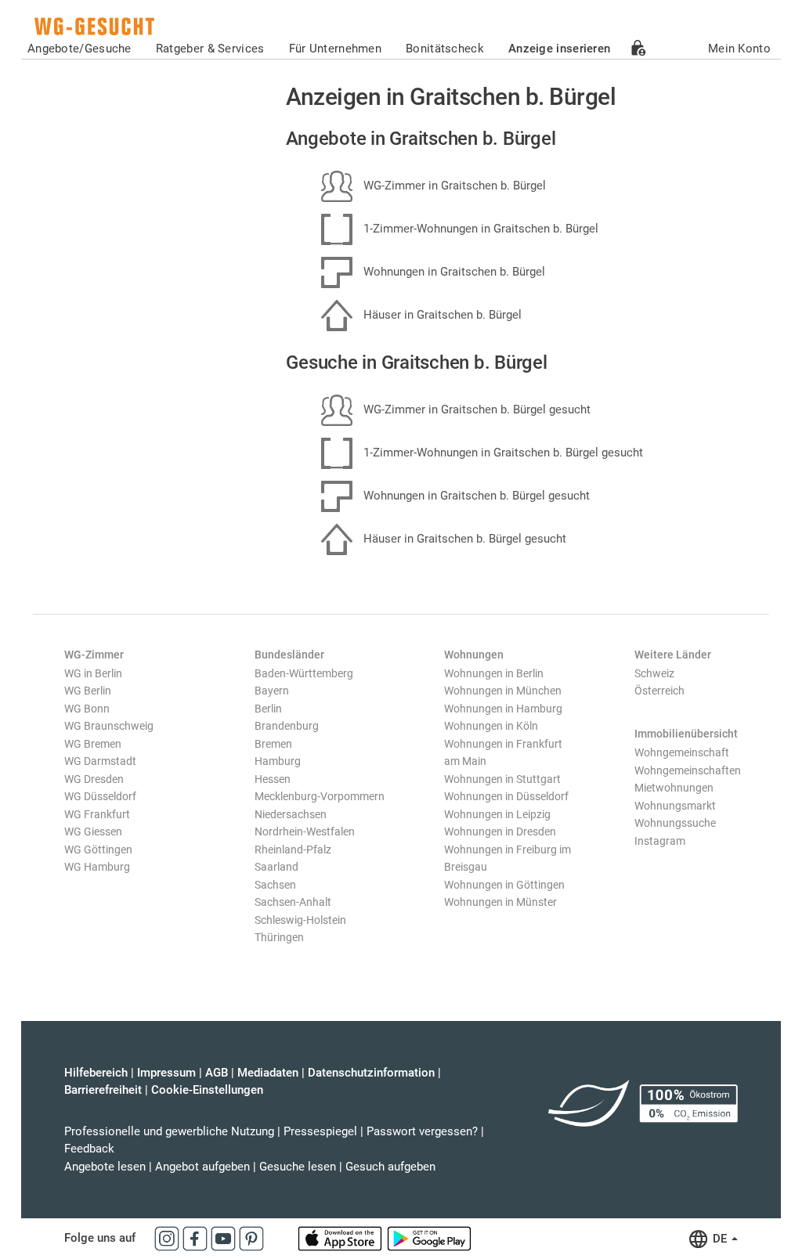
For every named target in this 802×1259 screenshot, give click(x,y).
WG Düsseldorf (100, 796)
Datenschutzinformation (371, 1073)
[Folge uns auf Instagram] (168, 1238)
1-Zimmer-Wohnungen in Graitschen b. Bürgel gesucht (501, 453)
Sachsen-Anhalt (293, 902)
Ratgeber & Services (210, 48)
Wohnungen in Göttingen (504, 884)
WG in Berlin (93, 673)
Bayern (272, 690)
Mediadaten (267, 1073)
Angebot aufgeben (202, 1167)
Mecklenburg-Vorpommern (320, 796)
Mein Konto (739, 48)
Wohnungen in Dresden (500, 831)
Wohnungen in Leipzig (497, 814)
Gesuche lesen (297, 1167)
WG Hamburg (97, 866)
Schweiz (654, 673)
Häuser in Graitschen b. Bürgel (441, 315)
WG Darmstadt (100, 761)
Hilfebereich (96, 1073)
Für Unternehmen (335, 48)
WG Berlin (87, 690)
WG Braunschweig (109, 726)
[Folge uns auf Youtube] (225, 1238)
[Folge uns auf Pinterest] (251, 1238)
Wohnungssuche (675, 823)
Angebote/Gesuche (79, 48)
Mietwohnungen (673, 787)
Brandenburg (287, 726)
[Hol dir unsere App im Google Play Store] (429, 1238)
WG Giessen (93, 831)
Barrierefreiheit (103, 1090)
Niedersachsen (291, 814)
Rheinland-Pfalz (293, 849)
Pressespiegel (320, 1131)
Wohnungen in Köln (491, 726)
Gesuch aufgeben (390, 1167)
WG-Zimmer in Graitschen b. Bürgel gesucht (475, 409)
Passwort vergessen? (422, 1131)
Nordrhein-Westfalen (305, 831)
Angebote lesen (105, 1167)
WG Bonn (87, 708)
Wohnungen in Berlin (494, 673)
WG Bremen (92, 744)
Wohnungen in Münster (500, 902)
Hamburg (278, 761)
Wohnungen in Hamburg (503, 708)
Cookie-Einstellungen (207, 1090)
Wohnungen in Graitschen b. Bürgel (452, 272)
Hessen (273, 779)
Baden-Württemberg (304, 673)
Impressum (166, 1073)
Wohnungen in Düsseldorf (506, 796)
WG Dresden (94, 779)
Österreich (659, 690)
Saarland (276, 866)
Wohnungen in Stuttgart (502, 779)
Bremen (273, 744)
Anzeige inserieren (559, 48)
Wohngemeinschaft (681, 752)
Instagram (659, 841)
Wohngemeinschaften (687, 770)
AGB (216, 1073)
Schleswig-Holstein (300, 920)
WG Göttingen (98, 849)
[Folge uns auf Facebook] (196, 1238)
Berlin (268, 708)
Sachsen (275, 884)
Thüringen (279, 937)
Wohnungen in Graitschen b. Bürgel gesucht (475, 496)
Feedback (89, 1149)
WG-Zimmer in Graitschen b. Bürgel (453, 186)
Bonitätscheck (445, 48)
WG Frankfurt (97, 814)
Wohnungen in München (503, 690)
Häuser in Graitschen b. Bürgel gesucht (463, 539)
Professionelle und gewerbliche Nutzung (169, 1131)
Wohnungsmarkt (675, 805)
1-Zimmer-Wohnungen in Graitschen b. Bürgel (479, 229)
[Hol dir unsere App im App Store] (341, 1238)
